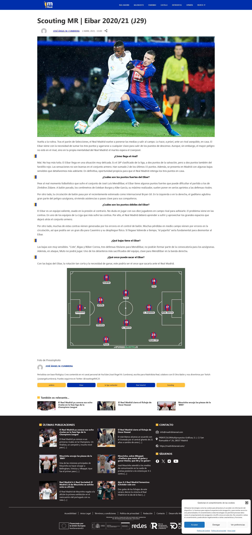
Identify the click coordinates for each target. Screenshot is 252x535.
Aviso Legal (231, 530)
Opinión (189, 5)
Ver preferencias (238, 525)
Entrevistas (177, 5)
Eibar (81, 385)
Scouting (170, 385)
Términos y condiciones (105, 513)
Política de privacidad (218, 530)
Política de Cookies (203, 530)
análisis (51, 385)
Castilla (164, 5)
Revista (200, 5)
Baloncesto (139, 5)
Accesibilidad (70, 513)
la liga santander (111, 385)
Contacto (161, 513)
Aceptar (194, 525)
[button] (246, 502)
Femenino (152, 5)
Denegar (216, 525)
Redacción (148, 513)
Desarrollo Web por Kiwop (181, 513)
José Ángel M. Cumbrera (66, 31)
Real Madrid (124, 5)
